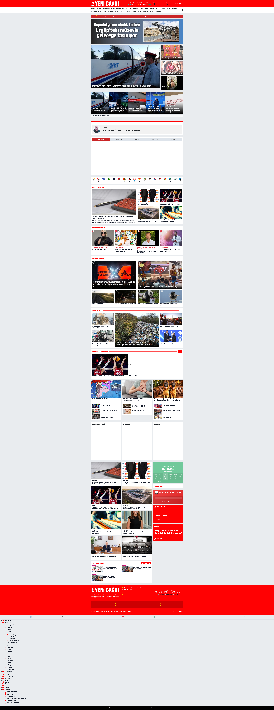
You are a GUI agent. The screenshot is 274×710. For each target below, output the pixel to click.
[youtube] (123, 617)
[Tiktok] (172, 591)
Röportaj (174, 8)
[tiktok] (184, 617)
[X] (159, 591)
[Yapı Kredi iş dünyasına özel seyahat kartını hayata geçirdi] (137, 470)
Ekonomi (136, 8)
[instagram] (92, 617)
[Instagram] (164, 591)
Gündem (118, 8)
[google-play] (169, 594)
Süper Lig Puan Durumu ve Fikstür (16, 698)
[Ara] (182, 3)
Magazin (94, 11)
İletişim (7, 687)
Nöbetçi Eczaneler (98, 603)
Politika (124, 8)
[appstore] (161, 594)
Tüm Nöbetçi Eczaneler (169, 501)
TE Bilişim (181, 611)
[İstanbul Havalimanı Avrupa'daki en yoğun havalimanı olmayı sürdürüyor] (137, 495)
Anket (113, 8)
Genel (122, 11)
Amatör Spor (13, 635)
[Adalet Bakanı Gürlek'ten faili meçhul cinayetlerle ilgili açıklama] (106, 520)
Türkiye (100, 11)
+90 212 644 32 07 (128, 592)
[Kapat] (273, 707)
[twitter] (62, 617)
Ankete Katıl (158, 538)
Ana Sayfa (8, 620)
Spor (141, 8)
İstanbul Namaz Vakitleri (145, 603)
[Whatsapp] (177, 591)
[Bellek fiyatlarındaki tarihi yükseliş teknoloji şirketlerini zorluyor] (137, 545)
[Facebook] (156, 591)
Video (6, 673)
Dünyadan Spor (14, 640)
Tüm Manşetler (120, 605)
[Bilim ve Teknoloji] (119, 424)
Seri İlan (7, 678)
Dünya (130, 8)
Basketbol (13, 638)
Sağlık (134, 11)
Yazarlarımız (97, 123)
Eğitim (139, 11)
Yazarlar (7, 675)
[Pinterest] (162, 591)
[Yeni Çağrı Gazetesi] (105, 3)
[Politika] (181, 424)
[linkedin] (245, 617)
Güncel (117, 11)
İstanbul (145, 11)
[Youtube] (169, 591)
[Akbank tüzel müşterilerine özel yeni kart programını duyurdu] (137, 520)
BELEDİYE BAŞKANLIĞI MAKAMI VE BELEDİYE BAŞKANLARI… (121, 130)
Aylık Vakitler (158, 481)
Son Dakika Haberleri (144, 605)
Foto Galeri (8, 671)
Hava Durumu (120, 603)
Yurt (105, 11)
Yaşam (168, 8)
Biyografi (128, 11)
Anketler (7, 684)
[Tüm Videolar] (181, 310)
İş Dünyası (111, 11)
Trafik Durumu (165, 603)
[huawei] (175, 594)
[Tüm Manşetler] (181, 187)
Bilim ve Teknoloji (149, 8)
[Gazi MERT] (96, 129)
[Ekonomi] (150, 424)
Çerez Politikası (174, 707)
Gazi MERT (104, 127)
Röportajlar (106, 8)
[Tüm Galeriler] (181, 258)
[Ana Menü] (182, 10)
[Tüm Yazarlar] (181, 123)
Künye (6, 685)
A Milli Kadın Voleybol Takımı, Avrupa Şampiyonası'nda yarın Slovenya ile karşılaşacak (114, 375)
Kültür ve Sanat (160, 8)
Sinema (151, 11)
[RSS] (180, 591)
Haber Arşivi (165, 605)
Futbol (12, 636)
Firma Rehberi (9, 676)
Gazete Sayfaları (96, 8)
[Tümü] (181, 227)
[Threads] (174, 591)
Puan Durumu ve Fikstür (99, 605)
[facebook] (31, 617)
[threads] (214, 617)
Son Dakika (158, 11)
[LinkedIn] (167, 591)
